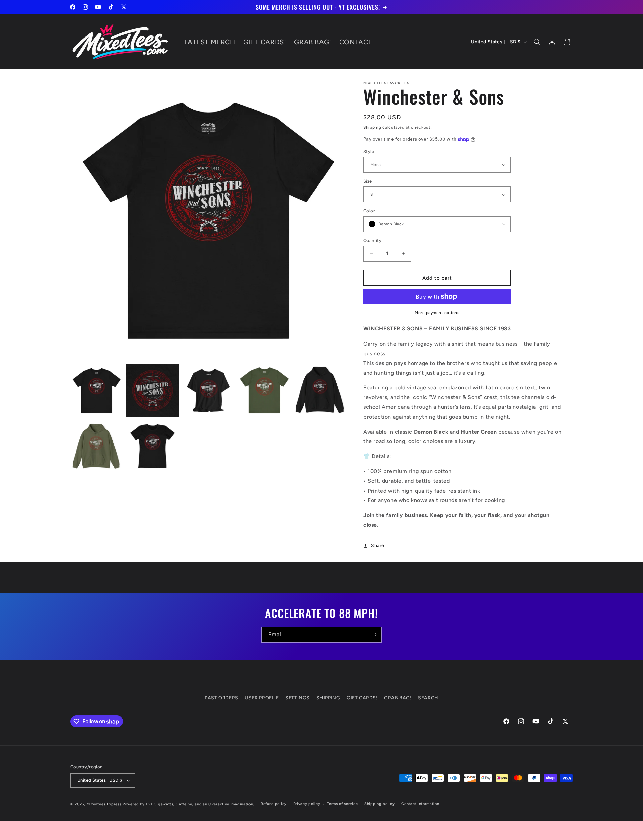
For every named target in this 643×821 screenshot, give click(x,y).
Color (369, 210)
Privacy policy (306, 804)
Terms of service (342, 804)
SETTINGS (297, 698)
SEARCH (428, 698)
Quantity (372, 240)
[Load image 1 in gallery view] (96, 390)
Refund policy (274, 804)
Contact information (420, 804)
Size (367, 181)
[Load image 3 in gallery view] (208, 390)
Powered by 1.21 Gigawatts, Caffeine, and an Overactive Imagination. (188, 804)
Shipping (372, 127)
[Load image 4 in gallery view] (264, 390)
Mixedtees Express (104, 804)
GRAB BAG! (397, 698)
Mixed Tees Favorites (386, 83)
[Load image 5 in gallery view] (320, 390)
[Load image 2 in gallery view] (152, 390)
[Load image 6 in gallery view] (96, 446)
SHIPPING (328, 698)
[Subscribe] (374, 635)
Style (368, 151)
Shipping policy (379, 804)
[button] (537, 41)
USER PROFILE (262, 698)
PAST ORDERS (221, 698)
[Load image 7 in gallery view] (152, 446)
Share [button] (377, 545)
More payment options (437, 312)
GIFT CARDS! (362, 698)
